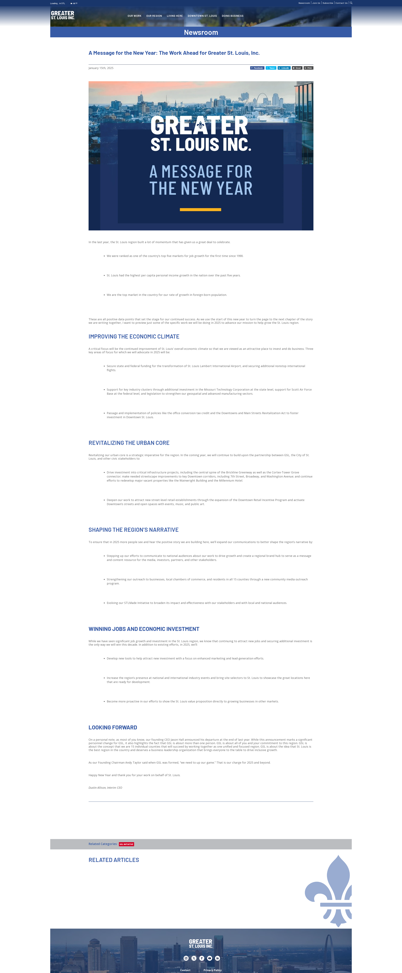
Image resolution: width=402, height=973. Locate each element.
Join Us (316, 3)
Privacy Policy (213, 970)
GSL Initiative (126, 844)
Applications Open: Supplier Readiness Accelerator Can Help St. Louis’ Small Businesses (140, 909)
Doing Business (233, 15)
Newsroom (304, 3)
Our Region (154, 15)
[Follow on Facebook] (201, 958)
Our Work (134, 15)
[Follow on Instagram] (186, 958)
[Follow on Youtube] (209, 958)
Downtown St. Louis (202, 15)
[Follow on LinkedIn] (217, 958)
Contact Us (342, 3)
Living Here (175, 15)
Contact (185, 970)
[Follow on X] (193, 958)
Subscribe (328, 3)
